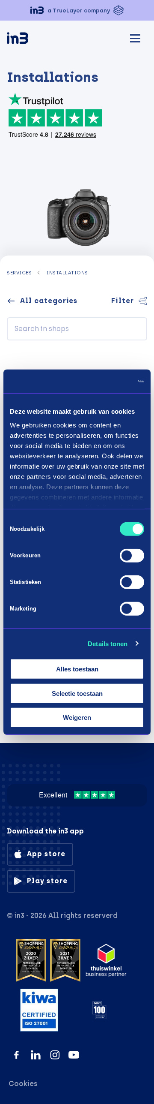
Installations (67, 273)
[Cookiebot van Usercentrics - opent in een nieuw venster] (108, 381)
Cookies (23, 1084)
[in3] (32, 39)
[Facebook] (16, 1055)
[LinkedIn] (35, 1055)
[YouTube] (73, 1055)
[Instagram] (55, 1055)
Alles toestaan (77, 669)
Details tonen (107, 643)
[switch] (132, 556)
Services (19, 273)
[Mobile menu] (135, 37)
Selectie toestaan (77, 693)
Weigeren (77, 717)
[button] (77, 10)
